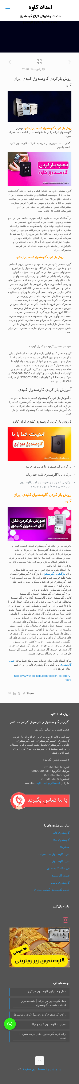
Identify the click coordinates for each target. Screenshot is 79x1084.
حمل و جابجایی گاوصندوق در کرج (47, 991)
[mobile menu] (7, 8)
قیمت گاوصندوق (60, 875)
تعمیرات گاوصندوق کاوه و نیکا (49, 1024)
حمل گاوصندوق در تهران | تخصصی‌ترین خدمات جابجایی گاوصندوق (43, 1002)
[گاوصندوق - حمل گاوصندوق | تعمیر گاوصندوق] (39, 10)
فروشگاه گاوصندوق (58, 868)
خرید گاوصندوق (61, 861)
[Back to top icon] (39, 1060)
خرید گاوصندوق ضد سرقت (54, 854)
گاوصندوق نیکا (61, 839)
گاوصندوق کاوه (61, 832)
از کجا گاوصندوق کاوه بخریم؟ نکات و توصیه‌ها (40, 1014)
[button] (10, 1024)
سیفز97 (65, 847)
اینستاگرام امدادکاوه (48, 782)
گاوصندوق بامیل (60, 882)
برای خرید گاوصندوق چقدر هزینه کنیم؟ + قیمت (42, 1035)
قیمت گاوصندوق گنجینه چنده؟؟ (52, 889)
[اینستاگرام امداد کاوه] (66, 921)
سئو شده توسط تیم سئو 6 (42, 1069)
